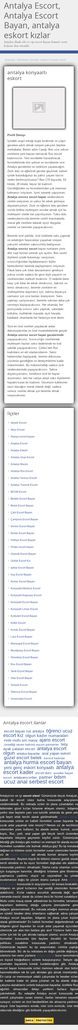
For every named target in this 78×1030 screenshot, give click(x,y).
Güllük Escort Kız (21, 560)
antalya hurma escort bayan (38, 762)
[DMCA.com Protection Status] (39, 1022)
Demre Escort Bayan (23, 526)
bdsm (60, 777)
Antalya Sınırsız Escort (24, 478)
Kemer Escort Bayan (23, 581)
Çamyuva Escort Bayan (24, 519)
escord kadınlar (54, 758)
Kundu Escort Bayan (23, 629)
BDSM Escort (18, 491)
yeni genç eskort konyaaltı (29, 767)
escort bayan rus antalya (24, 731)
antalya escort (69, 816)
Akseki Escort (18, 422)
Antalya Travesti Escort (24, 484)
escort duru (43, 773)
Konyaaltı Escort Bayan (24, 602)
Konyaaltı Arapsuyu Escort (26, 595)
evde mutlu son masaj (20, 740)
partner (45, 777)
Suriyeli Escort (19, 685)
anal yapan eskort (56, 753)
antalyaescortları (25, 777)
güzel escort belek (23, 757)
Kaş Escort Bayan (21, 574)
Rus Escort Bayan (21, 664)
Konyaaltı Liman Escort (24, 609)
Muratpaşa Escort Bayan (25, 650)
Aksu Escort (17, 429)
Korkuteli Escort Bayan (24, 616)
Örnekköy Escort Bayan (24, 657)
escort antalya (20, 854)
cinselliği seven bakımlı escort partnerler (31, 744)
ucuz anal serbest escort (33, 782)
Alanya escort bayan (23, 436)
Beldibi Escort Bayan (23, 498)
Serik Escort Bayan (22, 671)
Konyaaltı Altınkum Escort (25, 588)
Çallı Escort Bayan (21, 512)
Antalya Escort (19, 443)
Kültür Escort (18, 622)
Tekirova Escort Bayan (24, 691)
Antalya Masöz (19, 464)
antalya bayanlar (28, 753)
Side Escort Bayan (21, 678)
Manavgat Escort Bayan (25, 643)
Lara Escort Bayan (21, 636)
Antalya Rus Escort (22, 471)
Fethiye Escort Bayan (23, 540)
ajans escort (52, 740)
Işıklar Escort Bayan (22, 567)
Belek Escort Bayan (22, 505)
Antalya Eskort (19, 450)
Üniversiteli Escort (21, 698)
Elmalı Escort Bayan (22, 533)
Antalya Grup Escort (22, 457)
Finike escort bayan (22, 547)
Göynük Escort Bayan (23, 553)
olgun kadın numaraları (46, 735)
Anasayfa (10, 59)
